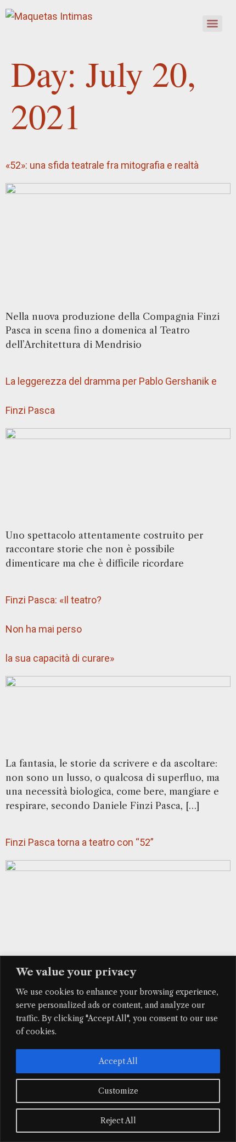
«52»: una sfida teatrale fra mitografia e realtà (102, 165)
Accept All (118, 1061)
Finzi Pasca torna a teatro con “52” (79, 842)
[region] (118, 1049)
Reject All (118, 1121)
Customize (118, 1091)
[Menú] (212, 23)
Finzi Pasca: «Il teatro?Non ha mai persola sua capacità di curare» (59, 629)
